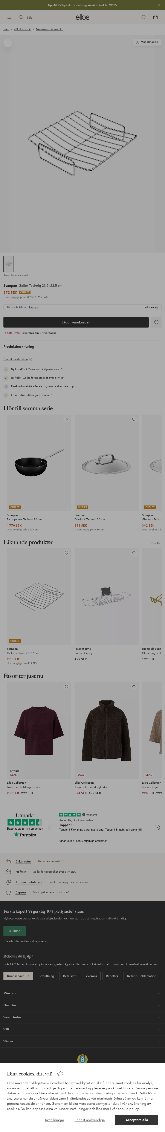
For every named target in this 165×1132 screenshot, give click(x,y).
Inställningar (54, 1120)
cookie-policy (128, 1109)
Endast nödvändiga (90, 1120)
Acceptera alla (136, 1120)
